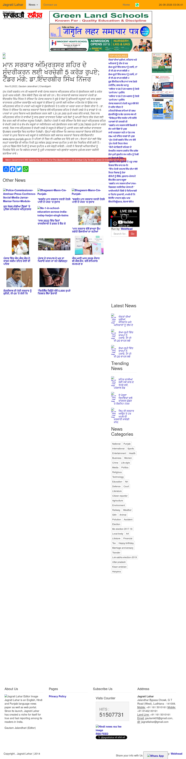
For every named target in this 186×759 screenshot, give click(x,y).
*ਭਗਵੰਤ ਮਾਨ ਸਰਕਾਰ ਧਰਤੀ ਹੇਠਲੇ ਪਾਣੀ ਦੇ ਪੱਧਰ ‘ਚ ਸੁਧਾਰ (54, 200)
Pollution (116, 519)
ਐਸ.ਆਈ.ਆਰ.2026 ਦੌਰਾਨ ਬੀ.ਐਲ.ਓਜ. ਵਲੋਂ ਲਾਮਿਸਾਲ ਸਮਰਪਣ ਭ (86, 261)
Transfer (116, 552)
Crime (115, 462)
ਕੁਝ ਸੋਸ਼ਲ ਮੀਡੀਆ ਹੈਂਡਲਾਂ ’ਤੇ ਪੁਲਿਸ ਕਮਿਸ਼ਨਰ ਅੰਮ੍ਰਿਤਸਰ (17, 207)
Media (115, 467)
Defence (116, 486)
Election (116, 524)
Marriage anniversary (122, 547)
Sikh (114, 514)
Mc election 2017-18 (122, 528)
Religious (117, 472)
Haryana (116, 571)
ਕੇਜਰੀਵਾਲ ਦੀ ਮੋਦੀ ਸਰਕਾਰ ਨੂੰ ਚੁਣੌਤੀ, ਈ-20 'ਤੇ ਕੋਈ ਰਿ (17, 292)
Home (126, 4)
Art (127, 533)
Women (128, 457)
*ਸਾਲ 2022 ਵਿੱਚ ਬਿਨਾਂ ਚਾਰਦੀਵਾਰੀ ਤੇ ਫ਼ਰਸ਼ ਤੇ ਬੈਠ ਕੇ (52, 222)
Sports (131, 448)
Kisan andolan (119, 566)
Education (117, 481)
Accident (128, 519)
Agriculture (117, 500)
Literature (117, 490)
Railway (116, 509)
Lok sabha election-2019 (124, 557)
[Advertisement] (124, 628)
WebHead (126, 229)
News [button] (32, 4)
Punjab (127, 443)
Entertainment (119, 453)
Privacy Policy (57, 696)
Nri (126, 481)
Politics (124, 467)
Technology (118, 476)
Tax (114, 543)
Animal (123, 514)
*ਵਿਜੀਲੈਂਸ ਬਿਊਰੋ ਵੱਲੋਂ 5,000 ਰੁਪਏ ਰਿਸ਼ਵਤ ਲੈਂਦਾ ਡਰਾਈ (54, 292)
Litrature (116, 538)
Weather (127, 509)
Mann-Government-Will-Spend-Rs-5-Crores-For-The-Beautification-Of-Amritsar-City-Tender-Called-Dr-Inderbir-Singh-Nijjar (65, 159)
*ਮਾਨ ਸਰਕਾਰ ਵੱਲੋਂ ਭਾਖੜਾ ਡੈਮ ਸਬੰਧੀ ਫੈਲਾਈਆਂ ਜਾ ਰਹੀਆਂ (86, 230)
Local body (117, 533)
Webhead (176, 753)
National (116, 443)
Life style (125, 462)
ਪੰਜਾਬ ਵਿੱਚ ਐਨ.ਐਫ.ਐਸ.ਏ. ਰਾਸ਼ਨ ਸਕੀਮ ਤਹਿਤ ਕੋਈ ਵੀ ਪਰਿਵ (17, 261)
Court (126, 486)
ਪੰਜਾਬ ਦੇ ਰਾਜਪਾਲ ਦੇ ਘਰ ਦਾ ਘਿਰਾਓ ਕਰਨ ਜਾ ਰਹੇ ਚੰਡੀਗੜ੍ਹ (52, 259)
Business (116, 457)
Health (132, 453)
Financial (127, 538)
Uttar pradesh (119, 561)
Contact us (50, 4)
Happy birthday (126, 543)
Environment (118, 505)
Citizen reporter (120, 495)
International (118, 448)
